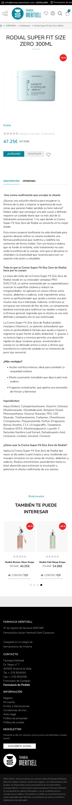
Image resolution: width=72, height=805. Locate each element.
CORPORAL (11, 25)
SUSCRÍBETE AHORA (19, 746)
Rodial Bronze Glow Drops (19, 562)
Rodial (7, 125)
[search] (60, 13)
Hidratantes (25, 25)
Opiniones (29, 181)
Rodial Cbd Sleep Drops (52, 562)
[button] (31, 585)
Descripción (11, 181)
